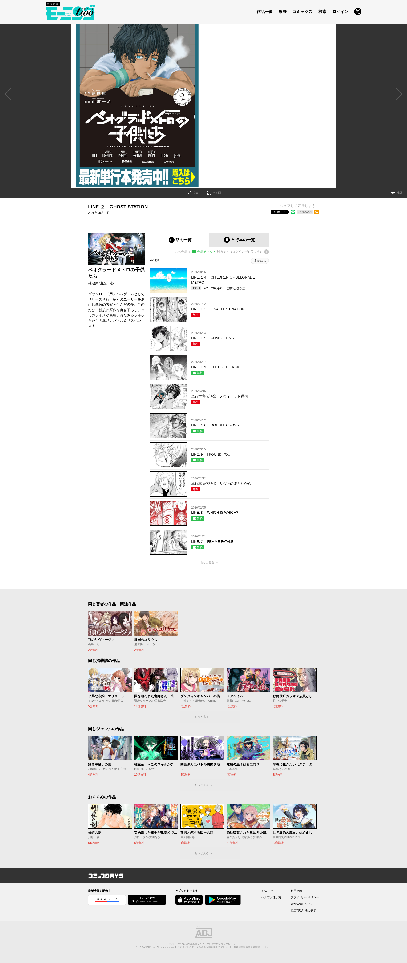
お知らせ (267, 890)
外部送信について (302, 904)
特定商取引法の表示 (303, 910)
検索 (322, 11)
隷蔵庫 (93, 283)
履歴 (283, 11)
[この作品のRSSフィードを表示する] (316, 212)
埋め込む (307, 212)
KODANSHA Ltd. (147, 947)
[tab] (179, 240)
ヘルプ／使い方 (271, 897)
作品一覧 (265, 11)
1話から (261, 260)
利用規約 (296, 890)
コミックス (303, 11)
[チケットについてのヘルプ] (266, 251)
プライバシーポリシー (305, 897)
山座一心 (107, 283)
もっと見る (207, 562)
